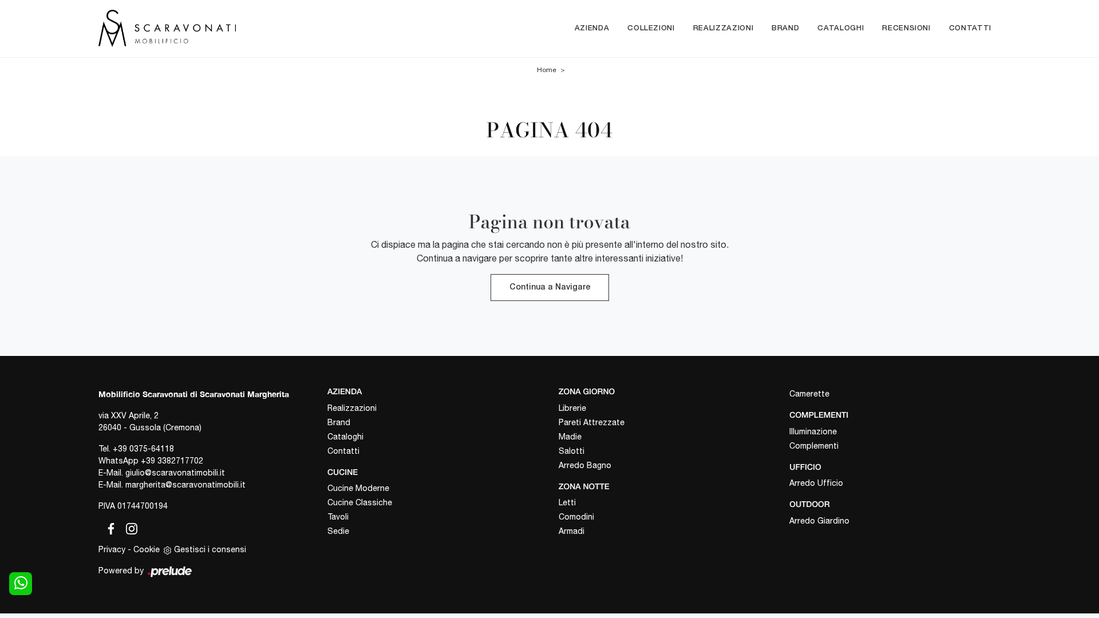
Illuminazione (813, 431)
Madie (570, 436)
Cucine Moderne (358, 488)
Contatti (970, 28)
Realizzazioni (723, 28)
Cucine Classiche (359, 502)
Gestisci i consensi (210, 549)
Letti (567, 502)
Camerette (809, 393)
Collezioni (651, 28)
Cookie (146, 549)
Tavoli (338, 516)
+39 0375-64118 (143, 448)
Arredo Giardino (819, 520)
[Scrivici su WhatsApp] (20, 583)
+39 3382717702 (172, 460)
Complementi (814, 445)
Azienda (592, 28)
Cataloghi (840, 28)
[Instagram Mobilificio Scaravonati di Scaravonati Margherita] (128, 527)
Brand (785, 28)
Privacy (111, 549)
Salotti (571, 450)
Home (546, 70)
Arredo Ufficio (816, 483)
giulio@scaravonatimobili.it (175, 472)
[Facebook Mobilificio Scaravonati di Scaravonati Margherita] (108, 527)
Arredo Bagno (585, 465)
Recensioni (906, 28)
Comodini (576, 516)
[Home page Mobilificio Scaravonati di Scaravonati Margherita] (215, 28)
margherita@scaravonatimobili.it (185, 484)
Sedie (338, 531)
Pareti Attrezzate (591, 422)
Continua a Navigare (549, 287)
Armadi (571, 531)
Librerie (572, 408)
